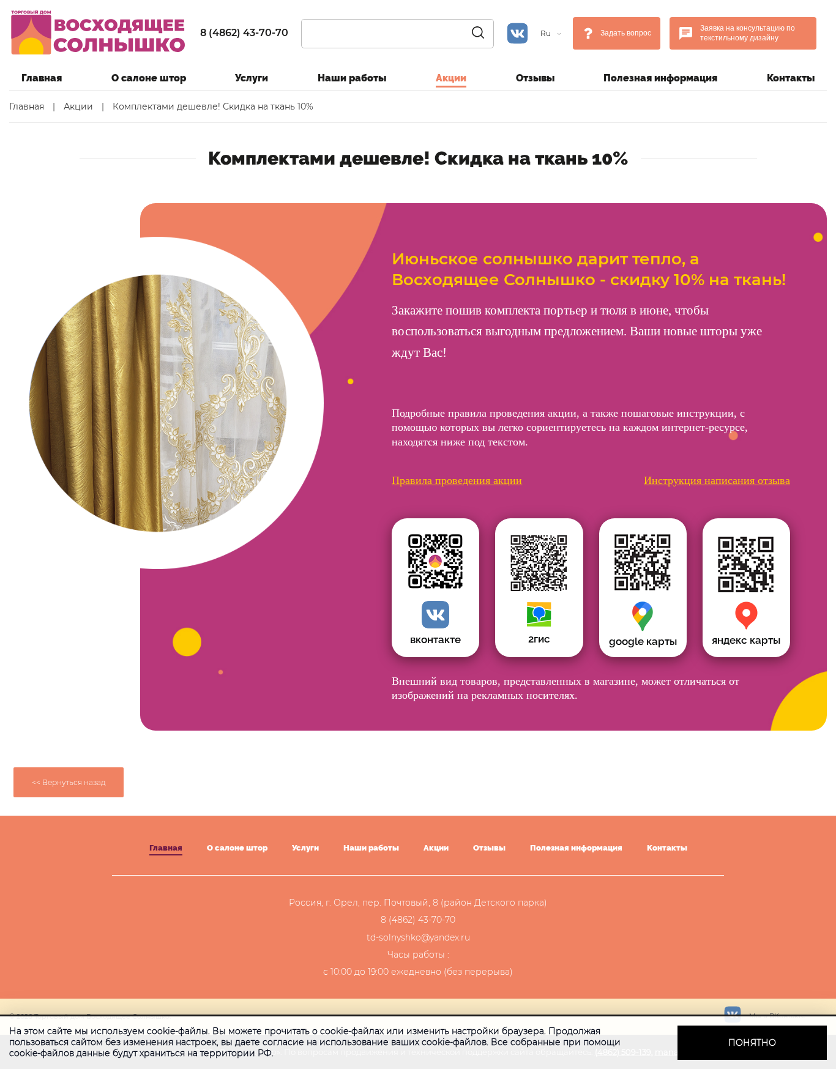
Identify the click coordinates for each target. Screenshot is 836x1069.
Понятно (752, 1042)
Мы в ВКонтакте (776, 1015)
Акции (451, 78)
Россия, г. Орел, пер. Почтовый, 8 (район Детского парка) (418, 902)
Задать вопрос (625, 33)
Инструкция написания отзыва (717, 480)
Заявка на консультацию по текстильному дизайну (747, 33)
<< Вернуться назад (69, 782)
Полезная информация (660, 78)
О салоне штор (148, 78)
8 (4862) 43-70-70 (244, 33)
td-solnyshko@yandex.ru (418, 937)
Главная (41, 78)
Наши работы (352, 78)
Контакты (791, 78)
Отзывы (535, 78)
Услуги (251, 78)
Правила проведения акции (457, 480)
